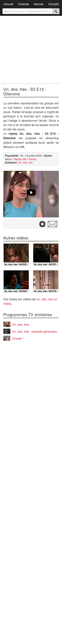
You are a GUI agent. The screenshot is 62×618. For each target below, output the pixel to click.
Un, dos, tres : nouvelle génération (34, 331)
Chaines (23, 4)
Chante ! (17, 338)
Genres (38, 4)
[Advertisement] (31, 49)
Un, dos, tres (25, 162)
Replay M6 (20, 159)
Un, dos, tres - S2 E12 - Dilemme (24, 91)
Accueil (8, 4)
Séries (32, 159)
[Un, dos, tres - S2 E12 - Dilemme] (31, 194)
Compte (53, 4)
